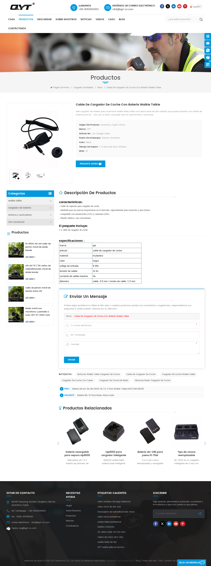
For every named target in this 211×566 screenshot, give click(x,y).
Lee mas (60, 468)
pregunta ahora (89, 163)
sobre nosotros (66, 19)
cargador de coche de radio (113, 380)
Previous (58, 443)
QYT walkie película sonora (111, 547)
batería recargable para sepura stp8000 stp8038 (61, 453)
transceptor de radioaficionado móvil (116, 512)
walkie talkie (15, 201)
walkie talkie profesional (109, 522)
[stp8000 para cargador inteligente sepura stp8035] (97, 431)
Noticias (86, 19)
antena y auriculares (20, 215)
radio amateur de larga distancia (114, 501)
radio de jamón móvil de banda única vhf (37, 289)
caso (111, 19)
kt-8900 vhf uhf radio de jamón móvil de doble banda (38, 247)
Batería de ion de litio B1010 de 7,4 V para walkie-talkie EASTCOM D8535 (108, 388)
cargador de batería (83, 87)
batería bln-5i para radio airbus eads (95, 395)
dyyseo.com (127, 560)
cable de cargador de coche (140, 374)
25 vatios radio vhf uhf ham (111, 532)
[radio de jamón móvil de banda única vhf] (16, 294)
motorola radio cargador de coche (152, 380)
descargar (44, 19)
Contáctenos (17, 28)
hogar (69, 505)
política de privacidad (176, 560)
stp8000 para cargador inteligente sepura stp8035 (97, 453)
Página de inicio (61, 87)
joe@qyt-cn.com (27, 528)
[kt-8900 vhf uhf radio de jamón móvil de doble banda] (16, 250)
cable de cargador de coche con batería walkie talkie (101, 316)
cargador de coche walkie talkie (178, 374)
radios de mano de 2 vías (110, 537)
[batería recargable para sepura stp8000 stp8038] (61, 431)
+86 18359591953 (89, 9)
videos (100, 19)
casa (11, 19)
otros (99, 87)
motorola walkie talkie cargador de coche (98, 374)
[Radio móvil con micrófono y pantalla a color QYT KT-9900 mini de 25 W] (16, 314)
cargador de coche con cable (77, 380)
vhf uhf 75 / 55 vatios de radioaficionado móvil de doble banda (38, 269)
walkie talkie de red (107, 542)
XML (161, 560)
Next (205, 443)
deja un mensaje (189, 563)
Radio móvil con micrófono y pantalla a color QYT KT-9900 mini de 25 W (37, 312)
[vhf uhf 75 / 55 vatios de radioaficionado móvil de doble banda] (16, 272)
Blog (122, 19)
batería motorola (106, 527)
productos (26, 19)
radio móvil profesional (109, 516)
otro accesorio (16, 222)
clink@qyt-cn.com (122, 9)
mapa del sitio (149, 560)
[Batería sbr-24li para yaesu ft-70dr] (134, 431)
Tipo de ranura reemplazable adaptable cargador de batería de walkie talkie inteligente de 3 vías (170, 453)
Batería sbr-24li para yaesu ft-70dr (134, 453)
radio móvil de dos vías (109, 506)
